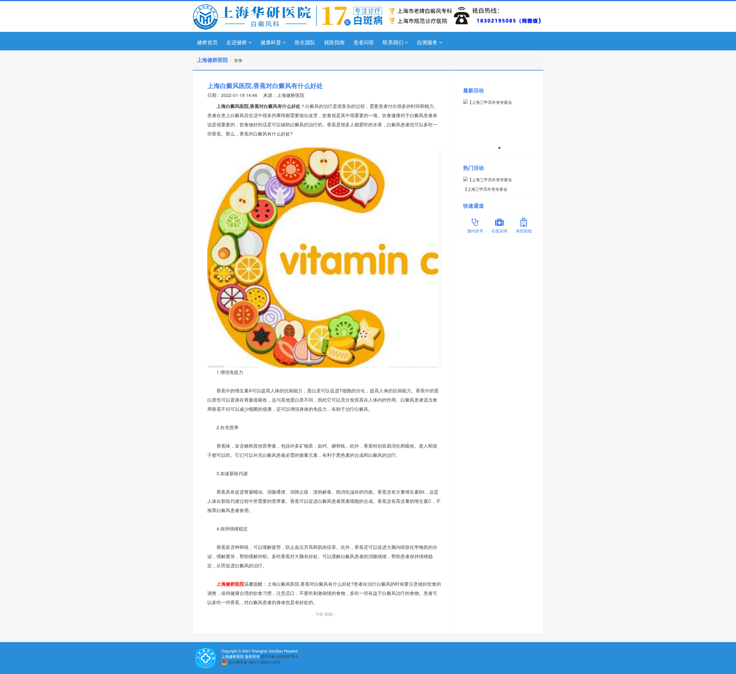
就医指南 (334, 42)
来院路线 (524, 231)
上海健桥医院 (290, 95)
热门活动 (473, 167)
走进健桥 (236, 42)
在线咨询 (499, 231)
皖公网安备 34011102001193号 (254, 662)
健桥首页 (207, 42)
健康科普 (270, 42)
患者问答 (363, 42)
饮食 (238, 60)
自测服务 (427, 42)
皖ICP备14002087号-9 (279, 656)
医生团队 (305, 42)
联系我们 (393, 42)
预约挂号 (475, 231)
